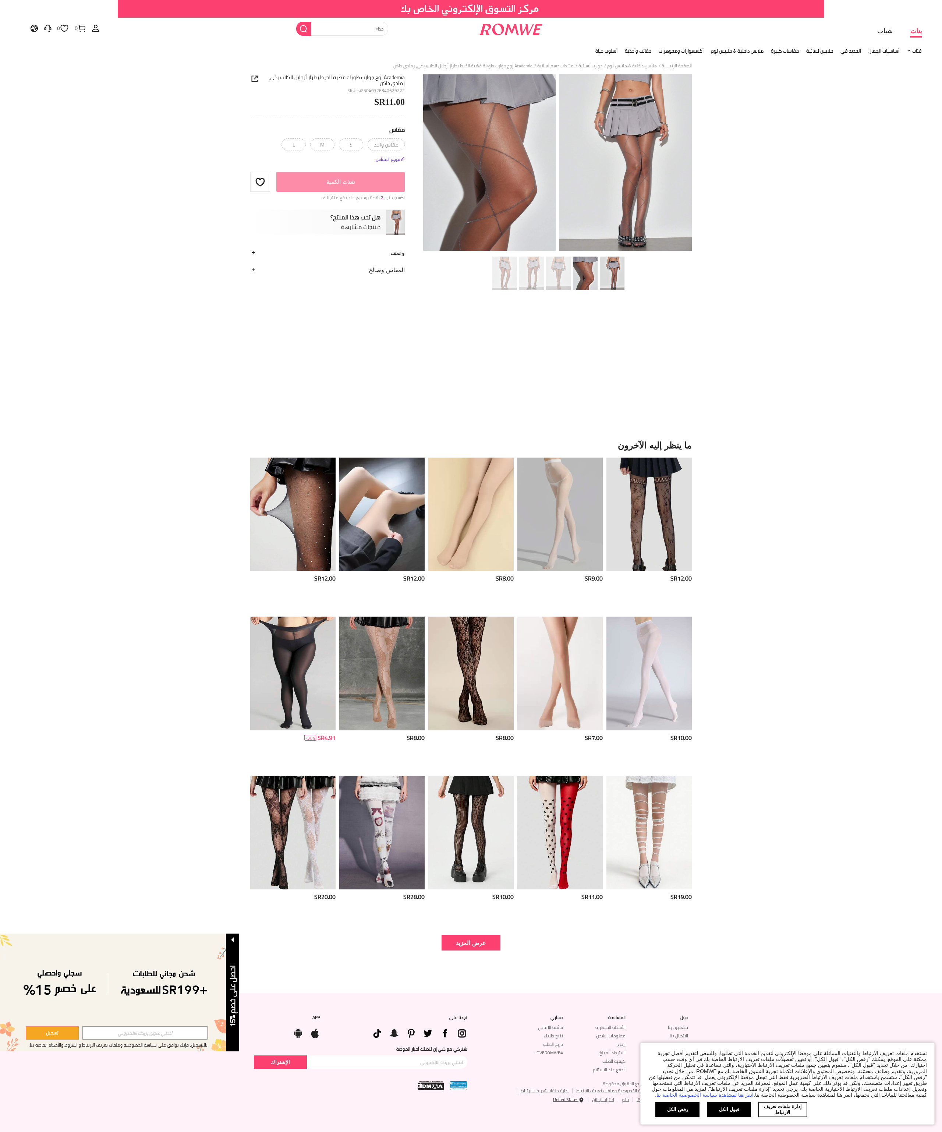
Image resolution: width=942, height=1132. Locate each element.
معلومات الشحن (611, 1036)
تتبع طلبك (553, 1036)
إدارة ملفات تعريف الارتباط (545, 1090)
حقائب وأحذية (638, 50)
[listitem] (649, 534)
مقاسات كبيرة (785, 50)
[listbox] (95, 28)
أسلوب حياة (606, 50)
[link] (471, 9)
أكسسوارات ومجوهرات (681, 50)
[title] (471, 445)
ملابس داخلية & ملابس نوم (737, 50)
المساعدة (617, 1017)
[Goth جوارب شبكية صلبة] (293, 514)
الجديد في (850, 50)
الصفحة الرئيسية (677, 65)
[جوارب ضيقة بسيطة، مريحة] (649, 673)
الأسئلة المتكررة (610, 1027)
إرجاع (621, 1044)
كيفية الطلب (614, 1061)
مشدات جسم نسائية (555, 65)
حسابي (556, 1017)
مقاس (397, 129)
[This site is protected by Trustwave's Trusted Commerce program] (458, 1085)
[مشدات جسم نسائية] (649, 514)
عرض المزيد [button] (471, 942)
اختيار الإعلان (603, 1099)
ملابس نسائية (819, 50)
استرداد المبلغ (612, 1052)
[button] (260, 182)
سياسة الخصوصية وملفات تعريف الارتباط (613, 1090)
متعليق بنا (678, 1027)
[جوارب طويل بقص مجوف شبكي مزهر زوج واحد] (471, 673)
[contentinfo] (681, 578)
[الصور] (557, 163)
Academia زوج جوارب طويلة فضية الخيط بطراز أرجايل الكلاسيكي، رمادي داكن (337, 80)
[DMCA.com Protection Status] (431, 1085)
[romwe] (510, 28)
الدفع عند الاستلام (609, 1069)
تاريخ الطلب (553, 1044)
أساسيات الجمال (883, 50)
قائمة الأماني (550, 1027)
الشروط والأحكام (63, 1045)
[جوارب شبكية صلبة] (560, 514)
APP (316, 1017)
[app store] (315, 1031)
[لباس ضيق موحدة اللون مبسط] (560, 673)
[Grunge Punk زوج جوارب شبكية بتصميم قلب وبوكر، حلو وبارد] (471, 833)
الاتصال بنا (679, 1036)
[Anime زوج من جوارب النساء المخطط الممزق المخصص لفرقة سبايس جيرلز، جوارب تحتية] (649, 833)
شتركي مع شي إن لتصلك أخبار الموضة (431, 1049)
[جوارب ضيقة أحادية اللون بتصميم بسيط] (382, 514)
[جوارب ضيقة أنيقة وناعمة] (471, 514)
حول (684, 1017)
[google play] (298, 1031)
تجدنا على (458, 1017)
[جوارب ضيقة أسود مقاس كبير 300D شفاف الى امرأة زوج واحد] (293, 673)
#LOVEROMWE (548, 1052)
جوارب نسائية (590, 65)
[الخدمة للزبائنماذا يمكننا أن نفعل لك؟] (47, 28)
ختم (625, 1099)
